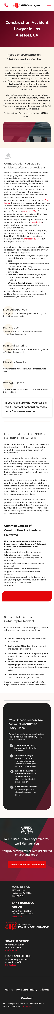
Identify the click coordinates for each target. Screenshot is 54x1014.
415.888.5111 (17, 916)
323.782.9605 (18, 896)
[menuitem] (9, 989)
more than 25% (29, 211)
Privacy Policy (27, 981)
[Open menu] (49, 5)
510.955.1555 (10, 965)
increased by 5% (31, 239)
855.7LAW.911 (11, 950)
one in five (37, 222)
